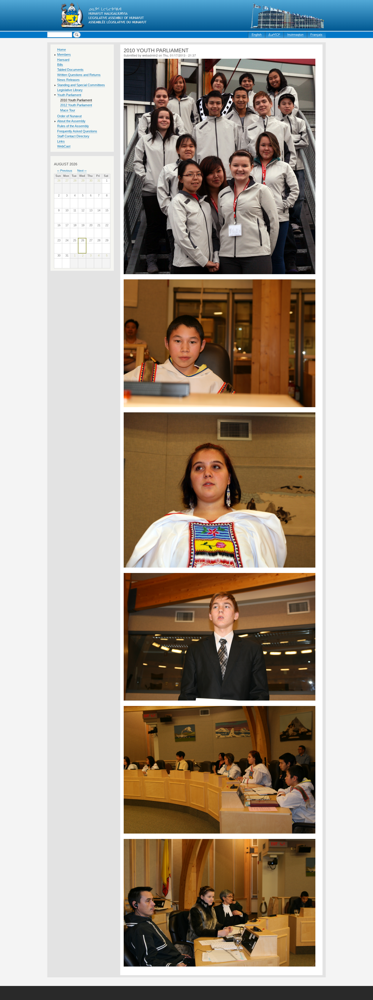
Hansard (63, 60)
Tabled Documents (70, 69)
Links (61, 141)
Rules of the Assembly (73, 126)
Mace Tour (67, 110)
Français (316, 34)
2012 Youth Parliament (76, 105)
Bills (60, 64)
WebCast (63, 146)
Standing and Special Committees (81, 85)
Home (61, 49)
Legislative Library (70, 90)
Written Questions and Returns (79, 75)
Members (64, 54)
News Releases (68, 80)
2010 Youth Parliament (76, 100)
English (257, 34)
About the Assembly (71, 121)
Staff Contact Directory (73, 136)
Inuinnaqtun (295, 34)
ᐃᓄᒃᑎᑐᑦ (274, 34)
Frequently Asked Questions (77, 131)
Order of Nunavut (69, 116)
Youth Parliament (69, 95)
